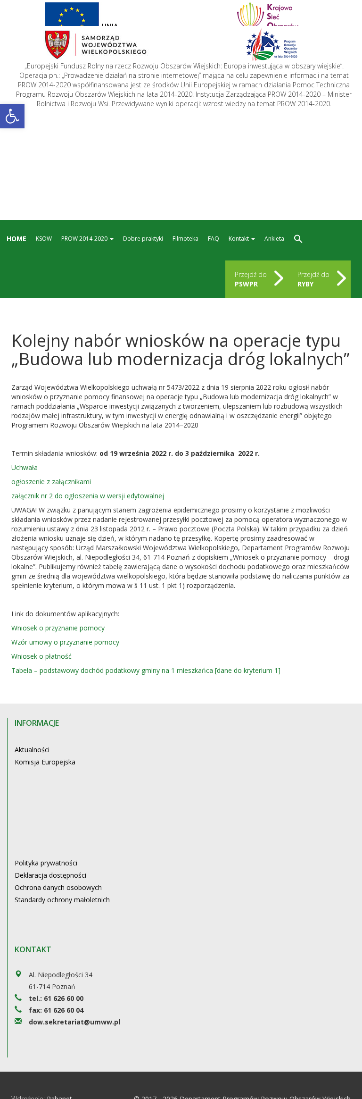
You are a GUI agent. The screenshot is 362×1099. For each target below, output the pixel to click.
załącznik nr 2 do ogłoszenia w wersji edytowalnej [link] (87, 495)
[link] (12, 116)
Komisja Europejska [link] (45, 761)
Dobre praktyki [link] (143, 239)
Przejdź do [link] (251, 279)
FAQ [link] (213, 239)
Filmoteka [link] (185, 239)
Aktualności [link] (32, 749)
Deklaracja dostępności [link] (50, 875)
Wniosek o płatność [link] (41, 656)
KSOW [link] (44, 239)
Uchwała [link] (24, 467)
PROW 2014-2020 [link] (85, 239)
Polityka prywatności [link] (46, 862)
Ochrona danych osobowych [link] (58, 887)
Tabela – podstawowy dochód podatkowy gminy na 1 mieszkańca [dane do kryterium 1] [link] (145, 670)
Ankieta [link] (274, 239)
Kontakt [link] (239, 239)
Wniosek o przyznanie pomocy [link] (58, 627)
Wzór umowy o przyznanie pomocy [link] (65, 642)
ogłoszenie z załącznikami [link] (51, 481)
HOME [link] (16, 238)
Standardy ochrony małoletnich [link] (62, 899)
